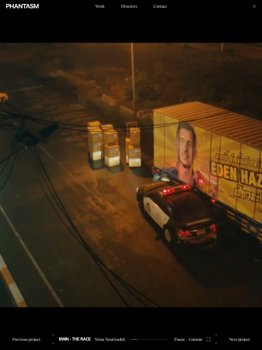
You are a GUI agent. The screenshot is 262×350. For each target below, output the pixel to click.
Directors (129, 6)
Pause (179, 339)
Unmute (195, 339)
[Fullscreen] (208, 339)
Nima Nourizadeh (110, 339)
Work (99, 6)
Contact (160, 6)
